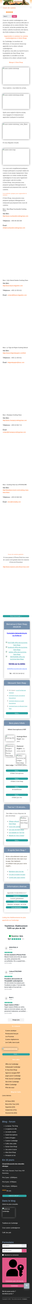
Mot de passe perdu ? (9, 1291)
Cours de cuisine (14, 827)
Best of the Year (10, 1104)
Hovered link (9, 1113)
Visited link (8, 1110)
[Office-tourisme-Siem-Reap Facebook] (17, 648)
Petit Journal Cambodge (13, 1078)
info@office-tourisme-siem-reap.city (17, 669)
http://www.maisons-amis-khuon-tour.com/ (16, 567)
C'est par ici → (17, 896)
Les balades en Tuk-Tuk (16, 833)
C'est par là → (17, 901)
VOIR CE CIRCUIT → (14, 1195)
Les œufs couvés (10, 1132)
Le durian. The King (11, 1126)
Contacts (24, 1299)
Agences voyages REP (12, 1073)
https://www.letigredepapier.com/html (14, 353)
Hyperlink (8, 1107)
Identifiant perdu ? (8, 1293)
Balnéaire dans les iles (16, 872)
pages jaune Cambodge (13, 1076)
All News (8, 1101)
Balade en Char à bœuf (16, 836)
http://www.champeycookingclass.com (15, 420)
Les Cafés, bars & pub (12, 1042)
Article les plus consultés (10, 1204)
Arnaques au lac (10, 1155)
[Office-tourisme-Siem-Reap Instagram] (17, 658)
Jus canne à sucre (11, 1149)
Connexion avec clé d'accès (14, 1281)
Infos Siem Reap (10, 1152)
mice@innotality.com (14, 502)
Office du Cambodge (12, 1064)
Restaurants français (11, 1033)
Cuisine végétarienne (12, 1039)
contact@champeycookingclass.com (14, 432)
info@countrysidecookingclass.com (14, 228)
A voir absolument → (16, 907)
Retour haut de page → (16, 616)
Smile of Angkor (10, 1138)
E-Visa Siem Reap (11, 1070)
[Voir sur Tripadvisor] (6, 948)
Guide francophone (11, 1135)
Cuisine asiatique (10, 1030)
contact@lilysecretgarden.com (17, 295)
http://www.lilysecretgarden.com (13, 285)
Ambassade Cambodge (12, 1067)
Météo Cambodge (11, 1084)
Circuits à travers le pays (17, 874)
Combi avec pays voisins (17, 877)
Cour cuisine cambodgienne (11, 1228)
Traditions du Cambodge (10, 1223)
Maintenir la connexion (11, 1255)
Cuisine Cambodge (11, 1140)
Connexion (14, 1286)
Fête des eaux (9, 1087)
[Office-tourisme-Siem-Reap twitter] (17, 653)
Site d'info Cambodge (12, 1081)
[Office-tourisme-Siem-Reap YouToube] (17, 644)
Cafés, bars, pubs (10, 1143)
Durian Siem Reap (11, 1146)
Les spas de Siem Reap (16, 830)
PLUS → (17, 713)
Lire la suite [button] (8, 963)
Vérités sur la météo (17, 664)
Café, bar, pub (6, 1232)
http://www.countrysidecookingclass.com (15, 216)
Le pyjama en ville (11, 1129)
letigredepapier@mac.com (16, 362)
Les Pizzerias (9, 1036)
